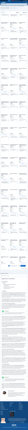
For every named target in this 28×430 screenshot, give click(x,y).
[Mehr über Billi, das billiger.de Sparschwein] (4, 420)
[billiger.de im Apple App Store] (14, 412)
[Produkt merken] (8, 14)
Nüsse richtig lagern (6, 285)
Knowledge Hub (21, 409)
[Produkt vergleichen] (8, 16)
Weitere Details (14, 28)
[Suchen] (26, 4)
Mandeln (2, 275)
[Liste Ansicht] (23, 12)
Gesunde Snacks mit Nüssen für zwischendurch (9, 284)
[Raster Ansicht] (24, 12)
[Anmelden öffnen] (27, 2)
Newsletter (2, 414)
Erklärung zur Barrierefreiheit (23, 427)
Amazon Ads (20, 408)
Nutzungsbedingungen (16, 427)
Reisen (19, 0)
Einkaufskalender (3, 408)
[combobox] (14, 4)
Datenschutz (3, 427)
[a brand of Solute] (25, 0)
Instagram (2, 412)
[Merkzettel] (25, 2)
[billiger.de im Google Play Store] (14, 414)
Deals (12, 0)
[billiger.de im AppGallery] (14, 416)
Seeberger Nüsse (3, 9)
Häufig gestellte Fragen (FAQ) (4, 409)
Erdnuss (8, 275)
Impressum (12, 427)
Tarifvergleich (15, 0)
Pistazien (5, 275)
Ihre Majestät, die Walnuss (7, 288)
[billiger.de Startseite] (3, 2)
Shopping (9, 0)
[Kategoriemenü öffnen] (1, 2)
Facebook (2, 413)
